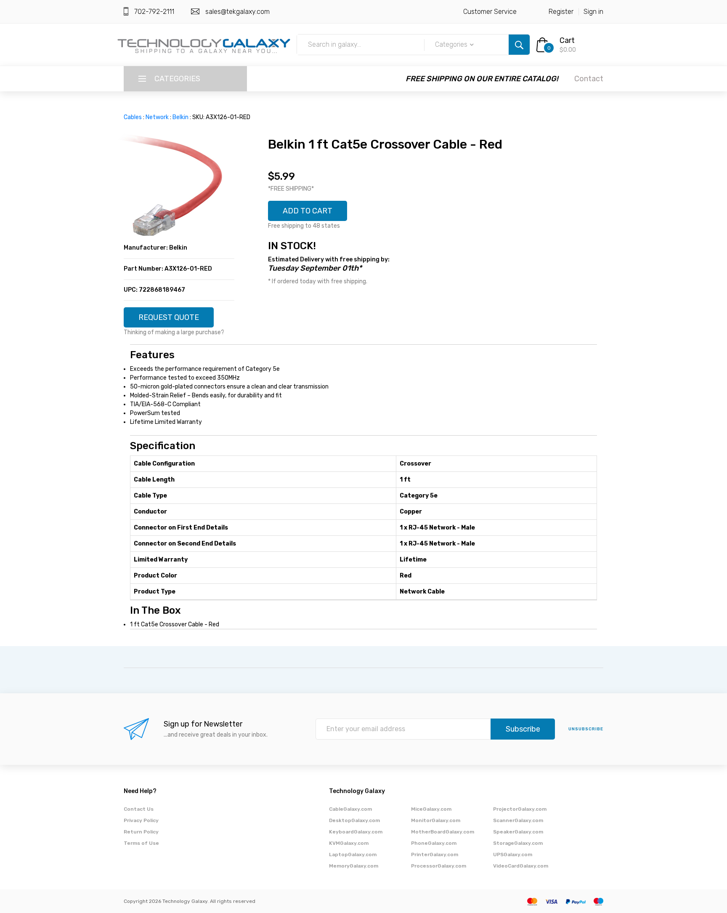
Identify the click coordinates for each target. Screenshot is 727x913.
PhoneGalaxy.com (433, 843)
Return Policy (141, 832)
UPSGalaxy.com (512, 854)
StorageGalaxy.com (518, 843)
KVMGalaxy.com (349, 843)
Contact (588, 78)
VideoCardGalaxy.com (520, 866)
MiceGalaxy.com (431, 809)
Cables (133, 117)
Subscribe (523, 729)
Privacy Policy (141, 820)
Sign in (593, 12)
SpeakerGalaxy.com (518, 832)
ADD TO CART (307, 211)
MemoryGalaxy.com (353, 866)
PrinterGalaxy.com (434, 854)
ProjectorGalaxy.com (520, 809)
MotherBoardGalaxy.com (442, 832)
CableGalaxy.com (350, 809)
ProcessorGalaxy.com (438, 866)
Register (561, 12)
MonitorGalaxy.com (435, 820)
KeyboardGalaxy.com (355, 832)
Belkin (180, 117)
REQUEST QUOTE (168, 317)
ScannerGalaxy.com (518, 820)
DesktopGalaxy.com (354, 820)
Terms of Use (141, 843)
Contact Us (139, 809)
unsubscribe (585, 729)
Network (157, 117)
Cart (567, 40)
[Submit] (519, 45)
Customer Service (490, 12)
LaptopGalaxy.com (353, 854)
